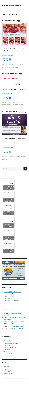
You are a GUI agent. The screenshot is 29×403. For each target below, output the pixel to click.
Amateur (23, 156)
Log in (6, 369)
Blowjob (4, 66)
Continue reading (7, 55)
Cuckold (15, 104)
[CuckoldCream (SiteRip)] (14, 81)
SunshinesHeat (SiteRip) (17, 328)
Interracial (4, 105)
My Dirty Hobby (10, 296)
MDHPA (18, 156)
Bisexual (4, 104)
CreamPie (9, 104)
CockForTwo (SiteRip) (11, 21)
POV (17, 66)
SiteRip (21, 64)
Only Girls (7, 352)
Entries (7, 371)
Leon (6, 64)
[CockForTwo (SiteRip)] (14, 34)
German (14, 158)
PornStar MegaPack (11, 347)
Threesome (5, 67)
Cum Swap (9, 66)
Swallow (21, 66)
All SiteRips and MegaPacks (12, 291)
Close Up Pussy (9, 354)
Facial (14, 66)
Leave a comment (13, 67)
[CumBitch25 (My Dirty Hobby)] (14, 124)
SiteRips (7, 298)
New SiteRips (8, 341)
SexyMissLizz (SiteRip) (17, 326)
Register (6, 366)
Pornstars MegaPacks (11, 300)
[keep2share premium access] (13, 270)
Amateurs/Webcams (11, 294)
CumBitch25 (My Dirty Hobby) (14, 112)
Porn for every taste (11, 5)
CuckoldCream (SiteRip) (12, 74)
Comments (8, 373)
